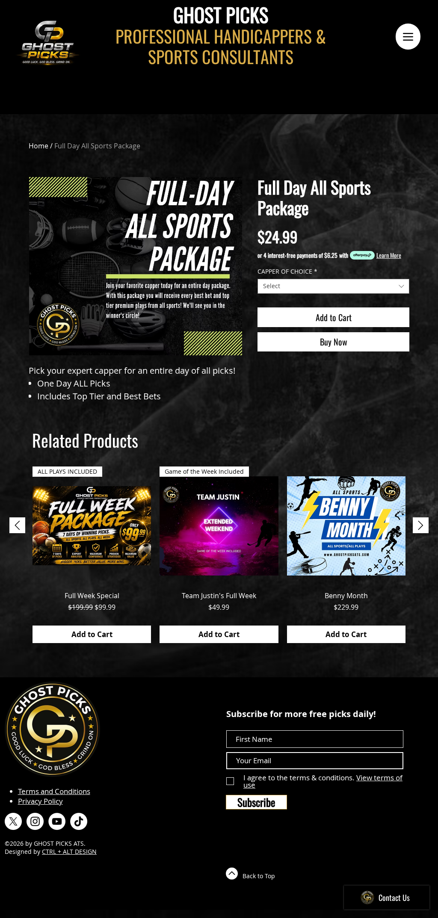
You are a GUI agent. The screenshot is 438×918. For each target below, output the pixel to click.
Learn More (388, 255)
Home (38, 146)
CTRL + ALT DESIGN (69, 851)
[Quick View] (346, 525)
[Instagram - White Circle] (35, 821)
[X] (13, 821)
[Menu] (408, 37)
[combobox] (333, 286)
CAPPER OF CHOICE (287, 271)
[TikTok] (78, 821)
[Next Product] (421, 525)
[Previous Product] (17, 525)
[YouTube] (56, 821)
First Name (244, 722)
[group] (219, 554)
